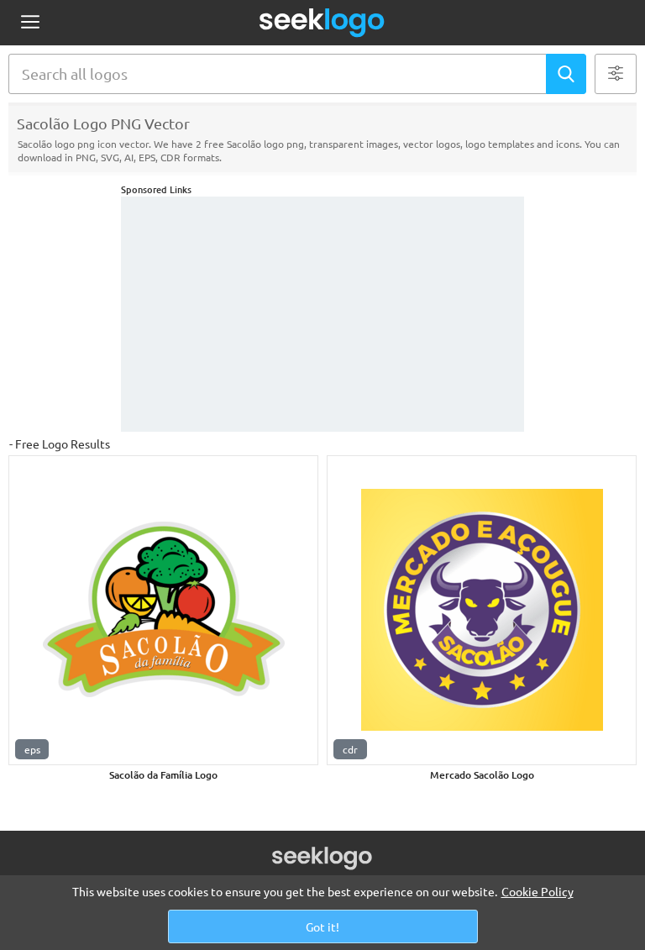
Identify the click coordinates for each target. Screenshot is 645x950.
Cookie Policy (537, 891)
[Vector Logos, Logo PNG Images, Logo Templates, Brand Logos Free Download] (322, 22)
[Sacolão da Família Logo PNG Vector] (163, 610)
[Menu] (30, 23)
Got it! (322, 926)
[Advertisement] (322, 314)
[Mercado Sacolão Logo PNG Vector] (482, 610)
